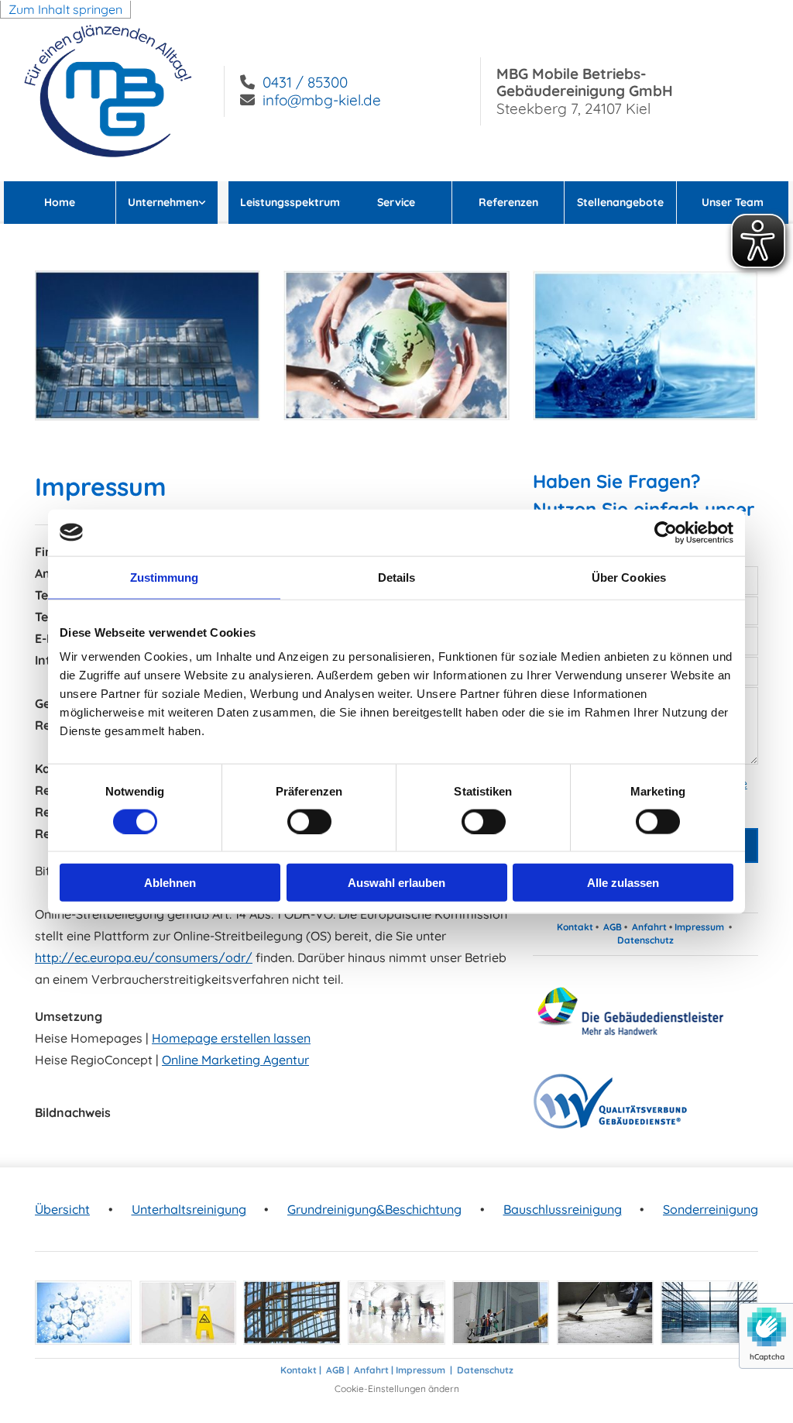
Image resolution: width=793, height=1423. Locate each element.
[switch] (309, 821)
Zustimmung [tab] (164, 576)
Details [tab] (397, 576)
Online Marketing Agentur (235, 1059)
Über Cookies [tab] (629, 576)
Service (396, 202)
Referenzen (508, 202)
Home (59, 202)
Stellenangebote (620, 202)
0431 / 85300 (305, 82)
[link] (172, 202)
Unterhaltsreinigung (189, 1209)
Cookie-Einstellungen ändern (397, 1388)
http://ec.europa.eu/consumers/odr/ (143, 957)
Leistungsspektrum (290, 202)
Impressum (699, 927)
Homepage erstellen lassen (231, 1038)
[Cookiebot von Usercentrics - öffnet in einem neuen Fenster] (665, 532)
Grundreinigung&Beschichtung (374, 1209)
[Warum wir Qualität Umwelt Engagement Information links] (212, 202)
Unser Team (733, 202)
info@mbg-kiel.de (322, 100)
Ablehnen (170, 882)
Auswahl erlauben (396, 882)
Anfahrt (649, 927)
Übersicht (62, 1209)
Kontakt (575, 927)
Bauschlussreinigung (562, 1209)
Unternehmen (163, 202)
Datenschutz (645, 940)
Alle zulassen (623, 882)
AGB (612, 927)
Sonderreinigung (710, 1209)
